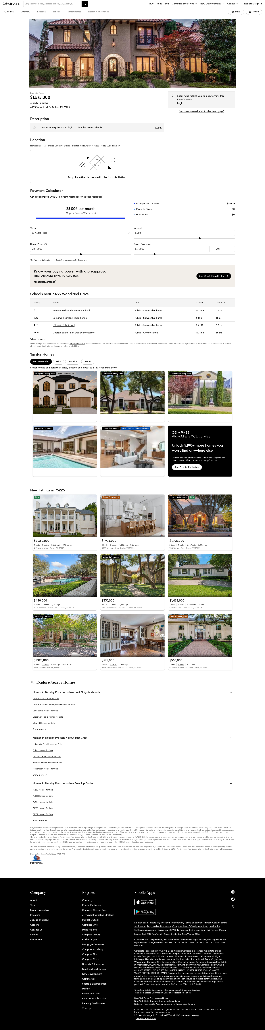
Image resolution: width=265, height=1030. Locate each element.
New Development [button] (210, 3)
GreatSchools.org (77, 343)
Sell (167, 3)
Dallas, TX (57, 107)
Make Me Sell (89, 929)
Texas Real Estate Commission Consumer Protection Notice (162, 992)
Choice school (150, 332)
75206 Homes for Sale (43, 808)
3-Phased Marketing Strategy (98, 914)
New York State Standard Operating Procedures (157, 1001)
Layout (88, 361)
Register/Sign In (253, 3)
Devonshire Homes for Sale (45, 710)
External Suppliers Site (94, 998)
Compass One (90, 924)
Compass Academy (92, 949)
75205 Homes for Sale (43, 802)
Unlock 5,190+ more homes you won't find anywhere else (197, 448)
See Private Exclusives (187, 467)
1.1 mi (218, 317)
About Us (35, 900)
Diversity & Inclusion (93, 964)
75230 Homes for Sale (43, 790)
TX (44, 146)
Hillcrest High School (64, 325)
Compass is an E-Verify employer (190, 926)
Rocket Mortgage (92, 196)
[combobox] (52, 4)
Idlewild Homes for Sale (44, 723)
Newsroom (36, 939)
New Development (92, 973)
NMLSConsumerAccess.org (186, 1015)
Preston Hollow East (81, 146)
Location (41, 11)
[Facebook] (233, 898)
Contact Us (36, 929)
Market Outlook (90, 919)
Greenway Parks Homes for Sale (48, 717)
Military (86, 988)
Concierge (87, 900)
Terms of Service (193, 922)
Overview (25, 11)
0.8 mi (219, 325)
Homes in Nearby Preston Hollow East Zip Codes (63, 783)
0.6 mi (219, 310)
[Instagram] (233, 891)
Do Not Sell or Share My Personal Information (158, 922)
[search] (85, 4)
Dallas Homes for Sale (43, 750)
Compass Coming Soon (94, 910)
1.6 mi (219, 332)
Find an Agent (90, 939)
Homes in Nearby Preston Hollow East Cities (60, 737)
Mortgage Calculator (93, 944)
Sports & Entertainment (94, 983)
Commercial (88, 978)
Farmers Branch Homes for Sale (48, 762)
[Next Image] (93, 392)
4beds (34, 102)
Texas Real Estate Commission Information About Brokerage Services (167, 990)
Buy (151, 3)
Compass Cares (90, 959)
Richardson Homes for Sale (45, 768)
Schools (56, 11)
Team (33, 905)
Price (58, 361)
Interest (138, 228)
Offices (34, 934)
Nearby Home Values (98, 11)
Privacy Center (212, 922)
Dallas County (55, 146)
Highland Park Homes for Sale (47, 756)
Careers (34, 924)
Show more (38, 729)
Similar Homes (74, 11)
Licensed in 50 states (146, 1018)
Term (33, 228)
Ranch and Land (91, 993)
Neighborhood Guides (94, 969)
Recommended (41, 361)
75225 (67, 107)
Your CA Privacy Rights (213, 930)
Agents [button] (231, 3)
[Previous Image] (36, 392)
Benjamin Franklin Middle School (70, 317)
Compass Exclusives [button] (183, 3)
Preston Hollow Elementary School (71, 310)
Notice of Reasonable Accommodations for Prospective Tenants (164, 1004)
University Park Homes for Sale (47, 744)
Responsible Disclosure (159, 926)
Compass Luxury (91, 934)
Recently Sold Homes (93, 1003)
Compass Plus (89, 954)
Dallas (67, 146)
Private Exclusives (91, 905)
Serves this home (152, 310)
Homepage (35, 146)
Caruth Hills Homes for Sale (46, 698)
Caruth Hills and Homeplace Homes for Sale (54, 704)
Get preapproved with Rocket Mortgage (201, 111)
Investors (35, 914)
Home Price (36, 244)
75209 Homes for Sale (43, 814)
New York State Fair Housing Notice (151, 998)
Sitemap (86, 1008)
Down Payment (142, 244)
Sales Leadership (39, 910)
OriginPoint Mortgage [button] (68, 196)
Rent (159, 3)
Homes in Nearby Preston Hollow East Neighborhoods (66, 692)
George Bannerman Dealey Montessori (74, 332)
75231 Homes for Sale (43, 796)
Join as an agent (39, 919)
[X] (233, 905)
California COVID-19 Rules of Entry (176, 930)
